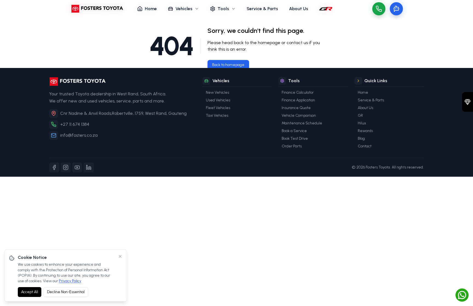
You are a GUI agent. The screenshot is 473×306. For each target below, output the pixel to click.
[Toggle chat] (396, 8)
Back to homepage (228, 64)
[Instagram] (66, 167)
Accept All (29, 292)
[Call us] (378, 8)
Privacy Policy (70, 281)
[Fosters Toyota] (121, 81)
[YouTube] (77, 167)
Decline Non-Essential (66, 292)
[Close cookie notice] (120, 256)
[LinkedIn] (89, 167)
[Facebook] (54, 167)
